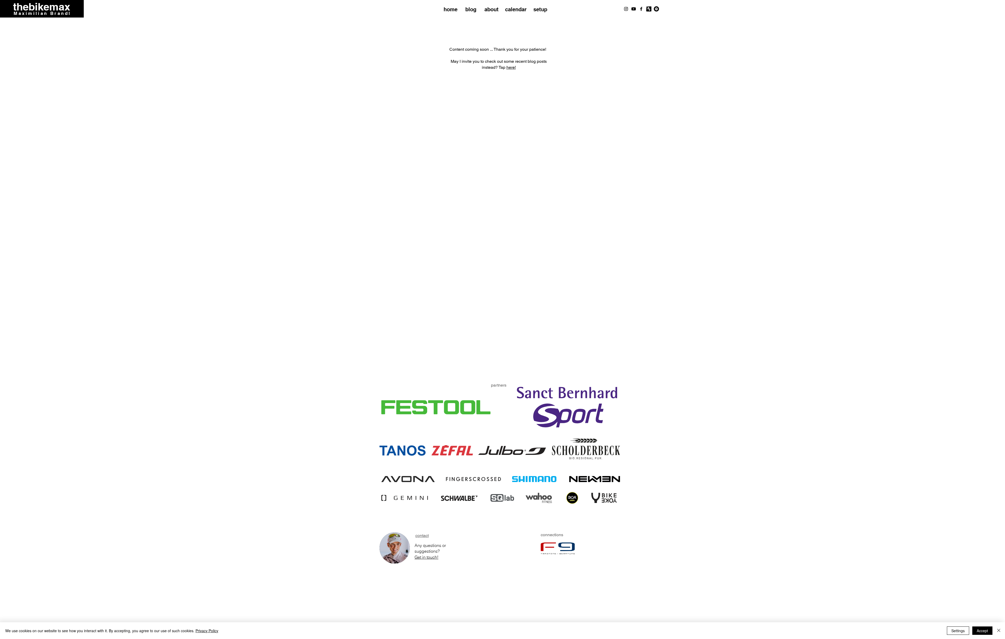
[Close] (999, 630)
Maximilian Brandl (42, 13)
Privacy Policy (207, 630)
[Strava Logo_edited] (648, 9)
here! (511, 67)
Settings (958, 630)
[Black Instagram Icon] (626, 9)
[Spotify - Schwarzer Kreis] (656, 9)
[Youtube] (633, 9)
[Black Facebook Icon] (641, 9)
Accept (982, 630)
